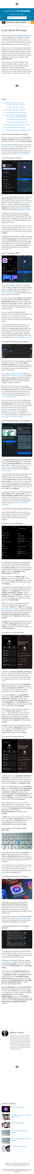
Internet (22, 14)
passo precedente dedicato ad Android (21, 337)
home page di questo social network (15, 375)
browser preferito (17, 373)
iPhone (13, 285)
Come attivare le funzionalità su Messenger (16, 115)
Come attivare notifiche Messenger (17, 117)
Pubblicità (16, 1164)
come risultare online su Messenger (18, 154)
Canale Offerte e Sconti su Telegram (16, 22)
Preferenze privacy (22, 1165)
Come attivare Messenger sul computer (15, 110)
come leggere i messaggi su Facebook (13, 416)
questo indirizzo (13, 411)
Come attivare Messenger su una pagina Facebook (18, 130)
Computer (12, 14)
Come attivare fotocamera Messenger (18, 122)
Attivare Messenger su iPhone (16, 107)
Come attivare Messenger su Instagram (15, 127)
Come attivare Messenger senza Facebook (16, 112)
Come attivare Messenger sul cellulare (15, 103)
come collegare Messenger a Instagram (17, 918)
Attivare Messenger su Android (16, 104)
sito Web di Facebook (8, 608)
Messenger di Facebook (20, 35)
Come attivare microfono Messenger (17, 119)
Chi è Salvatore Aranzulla (16, 1163)
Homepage (7, 1163)
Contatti (11, 1164)
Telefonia (17, 14)
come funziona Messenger (8, 146)
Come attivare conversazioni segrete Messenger (17, 125)
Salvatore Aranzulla (6, 32)
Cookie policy (14, 1165)
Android (27, 197)
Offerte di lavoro (22, 1164)
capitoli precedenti (6, 470)
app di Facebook (26, 227)
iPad (22, 285)
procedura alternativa (25, 209)
